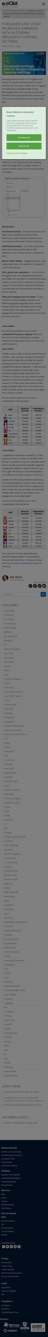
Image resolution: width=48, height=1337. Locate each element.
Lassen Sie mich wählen (17, 153)
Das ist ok (24, 146)
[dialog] (24, 133)
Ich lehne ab (24, 137)
